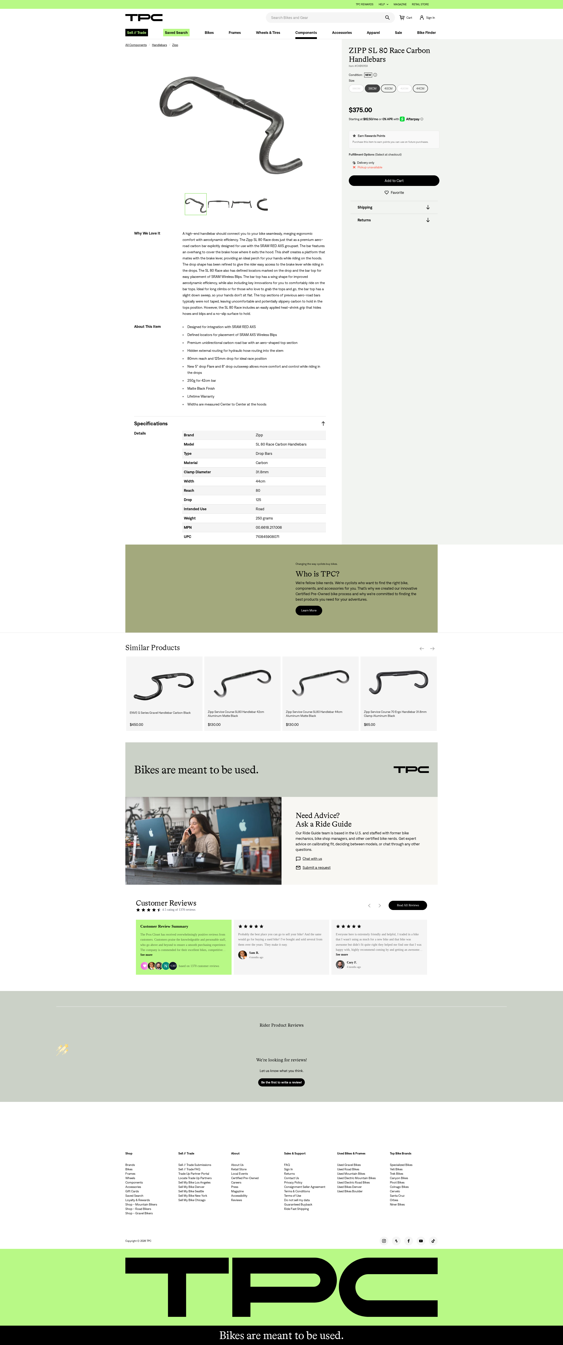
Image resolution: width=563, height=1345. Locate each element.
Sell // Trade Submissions (194, 1165)
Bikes (209, 33)
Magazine (400, 4)
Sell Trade (136, 33)
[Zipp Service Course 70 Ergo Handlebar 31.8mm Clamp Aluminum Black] (398, 683)
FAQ (287, 1165)
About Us (237, 1165)
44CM (420, 88)
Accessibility (239, 1195)
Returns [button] (364, 220)
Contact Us (291, 1178)
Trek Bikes (396, 1173)
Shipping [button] (365, 207)
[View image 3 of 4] (241, 204)
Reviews (236, 1200)
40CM (388, 88)
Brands (130, 1165)
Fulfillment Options (362, 154)
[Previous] (422, 648)
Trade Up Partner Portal (193, 1173)
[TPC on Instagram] (384, 1241)
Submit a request (317, 868)
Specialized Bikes (401, 1165)
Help (382, 4)
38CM (372, 88)
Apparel (373, 33)
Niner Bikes (397, 1204)
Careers (236, 1182)
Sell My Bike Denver (191, 1187)
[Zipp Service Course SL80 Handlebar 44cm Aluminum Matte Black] (320, 683)
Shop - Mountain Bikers (141, 1204)
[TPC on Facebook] (408, 1241)
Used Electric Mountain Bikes (356, 1178)
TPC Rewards (364, 4)
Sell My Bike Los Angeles (194, 1182)
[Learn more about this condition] (375, 75)
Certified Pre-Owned (245, 1178)
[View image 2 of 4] (218, 204)
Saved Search (176, 33)
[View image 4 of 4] (264, 204)
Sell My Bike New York (192, 1195)
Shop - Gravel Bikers (139, 1213)
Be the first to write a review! (281, 1082)
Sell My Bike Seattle (191, 1191)
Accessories (342, 33)
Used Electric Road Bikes (353, 1182)
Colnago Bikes (399, 1187)
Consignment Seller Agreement (304, 1187)
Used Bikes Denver (349, 1187)
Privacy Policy (293, 1182)
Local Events (239, 1173)
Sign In (288, 1169)
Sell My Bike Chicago (192, 1200)
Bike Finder (426, 33)
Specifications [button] (151, 423)
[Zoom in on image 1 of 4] (230, 117)
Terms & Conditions (297, 1191)
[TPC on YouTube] (421, 1241)
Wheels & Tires (268, 33)
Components (306, 33)
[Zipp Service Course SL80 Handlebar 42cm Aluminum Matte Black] (242, 683)
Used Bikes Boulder (350, 1191)
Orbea (394, 1200)
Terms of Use (292, 1195)
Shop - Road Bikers (138, 1209)
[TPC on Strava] (396, 1241)
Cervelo (395, 1191)
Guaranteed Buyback (298, 1204)
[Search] (387, 17)
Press (234, 1187)
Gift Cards (132, 1191)
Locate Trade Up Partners (195, 1178)
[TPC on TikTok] (433, 1241)
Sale (398, 33)
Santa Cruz (397, 1195)
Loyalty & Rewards (137, 1200)
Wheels (130, 1178)
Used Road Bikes (348, 1169)
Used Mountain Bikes (351, 1173)
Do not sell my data (297, 1200)
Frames (235, 33)
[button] (427, 17)
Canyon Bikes (399, 1178)
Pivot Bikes (397, 1182)
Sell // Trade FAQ (189, 1169)
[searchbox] (323, 17)
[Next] (432, 648)
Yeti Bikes (396, 1169)
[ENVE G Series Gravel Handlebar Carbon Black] (164, 683)
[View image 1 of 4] (195, 204)
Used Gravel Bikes (349, 1165)
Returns (289, 1173)
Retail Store (420, 4)
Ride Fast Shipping (296, 1209)
